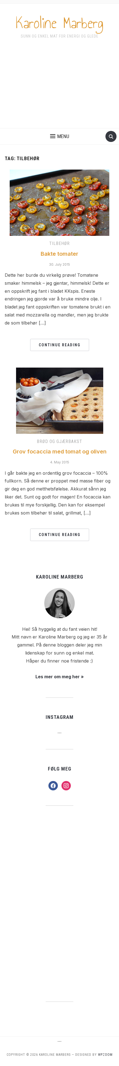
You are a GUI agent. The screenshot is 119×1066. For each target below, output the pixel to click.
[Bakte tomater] (59, 202)
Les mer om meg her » (59, 676)
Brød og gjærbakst (59, 441)
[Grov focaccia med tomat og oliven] (59, 400)
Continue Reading (60, 345)
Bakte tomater (59, 253)
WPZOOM (105, 1055)
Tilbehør (59, 243)
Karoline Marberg (60, 23)
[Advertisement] (59, 87)
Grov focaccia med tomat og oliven (60, 451)
